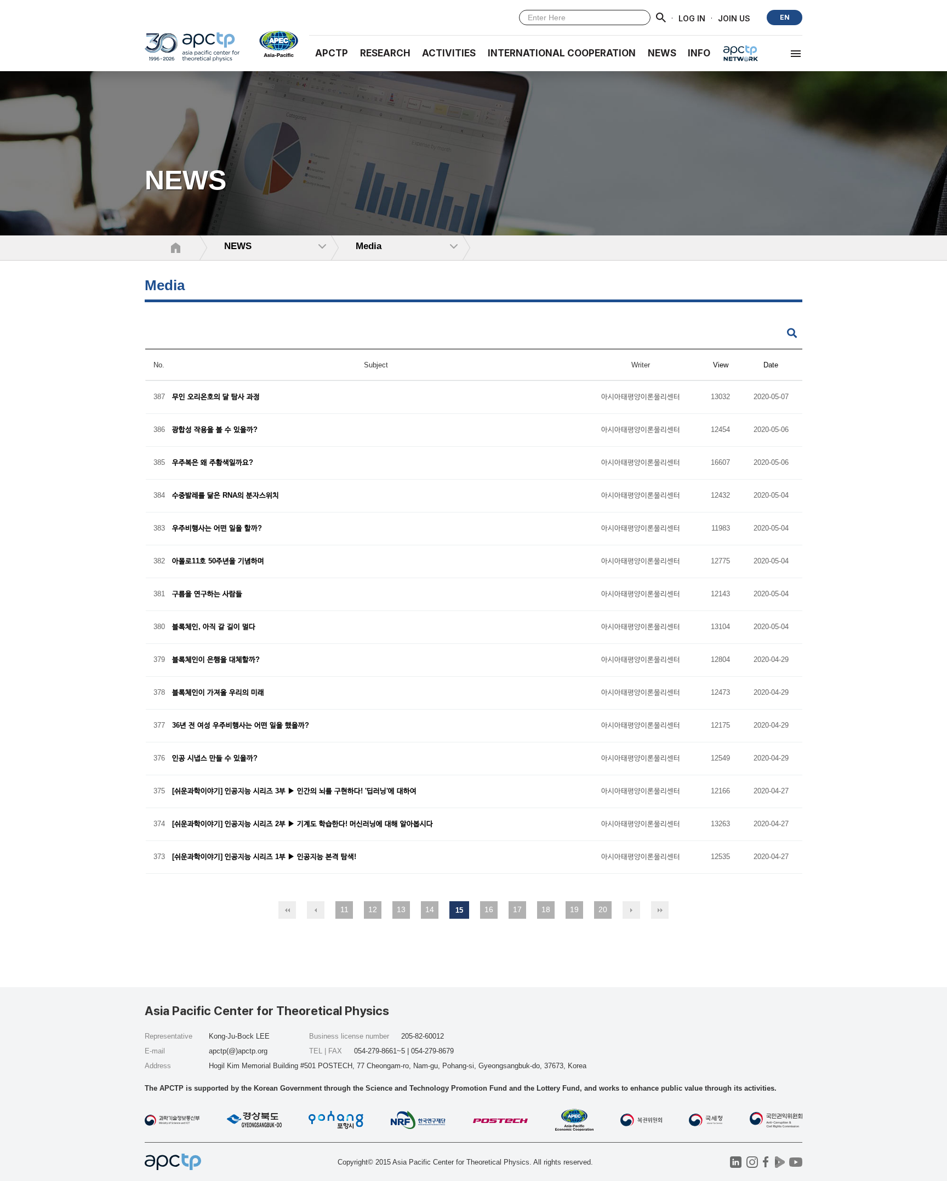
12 (372, 909)
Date (770, 365)
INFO (699, 53)
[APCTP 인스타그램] (752, 1162)
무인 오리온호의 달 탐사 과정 (216, 397)
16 (488, 909)
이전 (315, 910)
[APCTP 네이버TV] (779, 1162)
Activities (449, 53)
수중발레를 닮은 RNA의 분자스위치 (225, 496)
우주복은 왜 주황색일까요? (212, 463)
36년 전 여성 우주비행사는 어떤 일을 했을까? (240, 726)
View (720, 365)
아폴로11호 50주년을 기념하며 (218, 561)
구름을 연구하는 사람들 (207, 594)
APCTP (331, 53)
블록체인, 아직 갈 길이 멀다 (213, 627)
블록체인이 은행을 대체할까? (216, 660)
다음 (631, 910)
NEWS (662, 53)
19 (574, 909)
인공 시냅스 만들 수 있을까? (215, 758)
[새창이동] (274, 43)
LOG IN (691, 17)
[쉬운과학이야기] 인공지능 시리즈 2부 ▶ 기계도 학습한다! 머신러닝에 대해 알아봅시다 (302, 824)
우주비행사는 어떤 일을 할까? (217, 529)
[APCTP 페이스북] (766, 1162)
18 (545, 909)
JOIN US (734, 17)
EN (785, 17)
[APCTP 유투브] (795, 1162)
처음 (287, 910)
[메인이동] (192, 51)
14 (429, 909)
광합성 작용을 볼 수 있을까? (215, 430)
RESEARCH (385, 53)
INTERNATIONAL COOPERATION (562, 53)
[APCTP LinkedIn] (736, 1162)
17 (517, 909)
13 (401, 909)
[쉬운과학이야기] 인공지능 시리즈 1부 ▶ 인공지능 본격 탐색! (264, 857)
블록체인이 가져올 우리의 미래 (218, 693)
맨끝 (660, 910)
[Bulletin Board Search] (791, 333)
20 (602, 909)
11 (344, 909)
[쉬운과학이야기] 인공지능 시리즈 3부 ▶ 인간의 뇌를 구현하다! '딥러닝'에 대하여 (294, 791)
